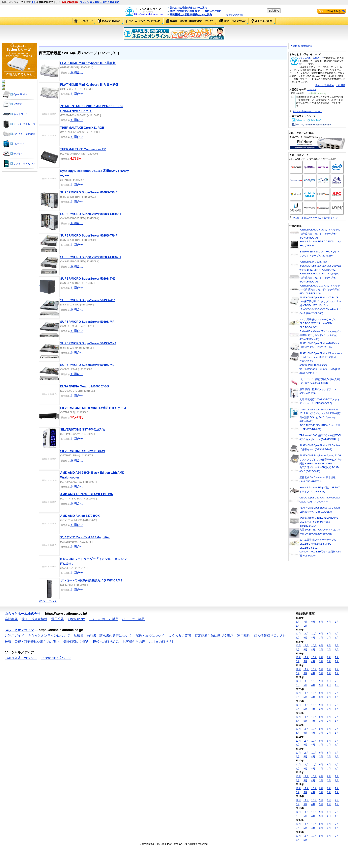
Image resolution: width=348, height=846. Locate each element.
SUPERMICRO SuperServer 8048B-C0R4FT (90, 214)
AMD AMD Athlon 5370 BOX (80, 515)
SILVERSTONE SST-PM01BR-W (82, 451)
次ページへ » (48, 601)
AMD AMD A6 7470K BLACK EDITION (86, 494)
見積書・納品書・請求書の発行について (190, 21)
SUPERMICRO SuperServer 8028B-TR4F (88, 235)
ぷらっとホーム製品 (103, 619)
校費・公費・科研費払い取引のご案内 (32, 641)
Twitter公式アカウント (21, 658)
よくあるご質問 (262, 21)
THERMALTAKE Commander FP (83, 149)
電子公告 (57, 619)
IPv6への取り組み (324, 85)
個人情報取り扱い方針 (270, 635)
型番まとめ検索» (234, 15)
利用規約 (243, 635)
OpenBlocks (76, 619)
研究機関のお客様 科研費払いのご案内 (191, 14)
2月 (297, 625)
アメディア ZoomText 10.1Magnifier (85, 537)
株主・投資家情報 (34, 619)
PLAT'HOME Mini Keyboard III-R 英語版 (88, 63)
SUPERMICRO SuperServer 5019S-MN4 (88, 343)
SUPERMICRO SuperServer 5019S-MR (87, 321)
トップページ (84, 21)
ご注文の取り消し (162, 641)
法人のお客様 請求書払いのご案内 (188, 7)
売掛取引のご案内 (76, 641)
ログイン (84, 2)
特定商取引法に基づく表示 (214, 635)
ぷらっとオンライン (19, 630)
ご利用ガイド (109, 21)
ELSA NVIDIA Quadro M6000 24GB (84, 386)
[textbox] (246, 11)
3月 (337, 621)
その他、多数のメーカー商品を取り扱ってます (316, 217)
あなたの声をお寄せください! (307, 111)
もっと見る (311, 90)
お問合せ (76, 72)
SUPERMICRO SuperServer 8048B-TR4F (88, 192)
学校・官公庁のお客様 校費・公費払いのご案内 (196, 11)
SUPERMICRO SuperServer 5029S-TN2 (87, 278)
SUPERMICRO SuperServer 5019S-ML (87, 364)
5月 (321, 621)
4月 (329, 621)
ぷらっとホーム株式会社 (311, 58)
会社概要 (340, 85)
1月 (305, 625)
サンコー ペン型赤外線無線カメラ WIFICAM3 (91, 580)
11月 (306, 633)
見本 (33, 2)
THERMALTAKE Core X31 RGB (82, 127)
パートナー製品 (133, 619)
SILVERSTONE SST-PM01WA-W (82, 429)
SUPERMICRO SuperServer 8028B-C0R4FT (90, 257)
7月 (305, 621)
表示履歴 (94, 2)
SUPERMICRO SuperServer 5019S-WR (87, 300)
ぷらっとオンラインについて (143, 21)
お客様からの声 (134, 641)
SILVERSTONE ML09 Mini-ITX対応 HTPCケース (93, 408)
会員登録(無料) (70, 2)
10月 (314, 633)
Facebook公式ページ (56, 658)
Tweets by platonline (300, 46)
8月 (297, 621)
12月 (298, 633)
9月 (321, 633)
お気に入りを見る (109, 2)
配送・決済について (233, 21)
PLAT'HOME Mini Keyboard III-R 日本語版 (89, 84)
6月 (313, 621)
